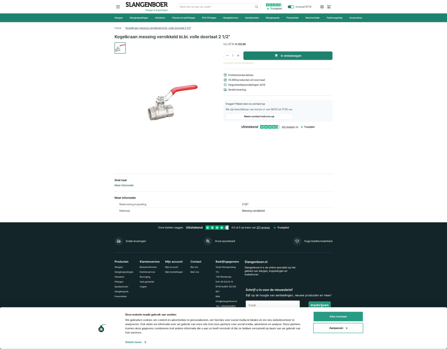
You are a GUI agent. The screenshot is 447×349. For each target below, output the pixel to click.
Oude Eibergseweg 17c (226, 269)
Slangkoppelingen (124, 272)
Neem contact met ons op (259, 116)
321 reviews (288, 126)
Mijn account (171, 267)
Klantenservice (147, 272)
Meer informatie (124, 185)
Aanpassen (336, 327)
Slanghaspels (122, 291)
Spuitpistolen (121, 286)
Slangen (119, 267)
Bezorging (145, 277)
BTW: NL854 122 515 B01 (226, 289)
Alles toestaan (338, 316)
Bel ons (194, 267)
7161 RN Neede (223, 277)
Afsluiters (119, 277)
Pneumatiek (121, 296)
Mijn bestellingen (174, 272)
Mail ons (194, 272)
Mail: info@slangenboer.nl (226, 299)
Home (118, 28)
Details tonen (133, 342)
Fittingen (119, 281)
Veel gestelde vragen (147, 284)
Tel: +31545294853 (226, 306)
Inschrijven (320, 305)
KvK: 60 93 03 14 (224, 281)
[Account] (321, 6)
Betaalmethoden (148, 267)
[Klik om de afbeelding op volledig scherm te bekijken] (172, 103)
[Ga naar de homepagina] (147, 6)
